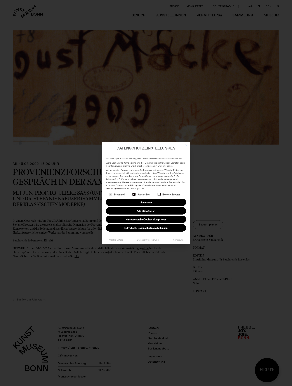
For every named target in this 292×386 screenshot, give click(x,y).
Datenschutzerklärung (126, 185)
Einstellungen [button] (112, 188)
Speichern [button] (146, 202)
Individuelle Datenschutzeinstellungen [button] (146, 227)
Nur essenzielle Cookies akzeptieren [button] (146, 219)
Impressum (177, 239)
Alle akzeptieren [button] (146, 210)
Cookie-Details (116, 239)
